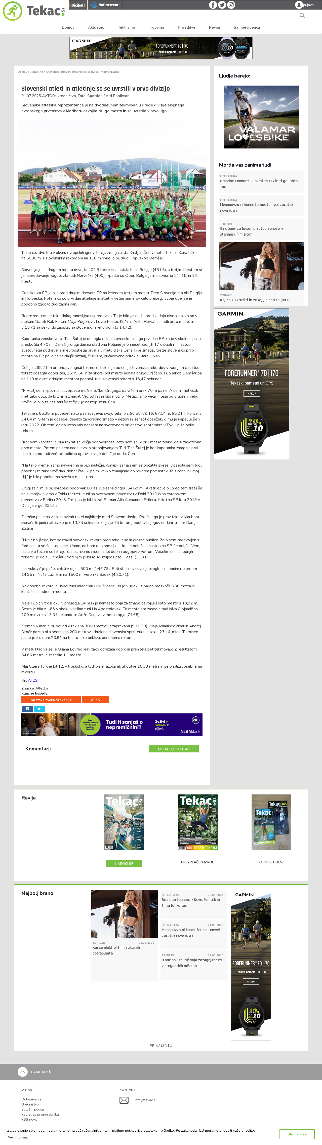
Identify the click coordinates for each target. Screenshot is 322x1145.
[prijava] (299, 4)
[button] (19, 1137)
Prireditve (186, 27)
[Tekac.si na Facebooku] (127, 1100)
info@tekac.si (145, 1100)
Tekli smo (126, 27)
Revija (214, 27)
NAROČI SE (124, 863)
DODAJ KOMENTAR (174, 749)
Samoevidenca (247, 27)
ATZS (33, 680)
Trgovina (156, 27)
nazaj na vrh (40, 1071)
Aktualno (96, 27)
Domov (68, 27)
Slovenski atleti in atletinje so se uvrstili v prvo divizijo (82, 72)
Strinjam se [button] (297, 1134)
